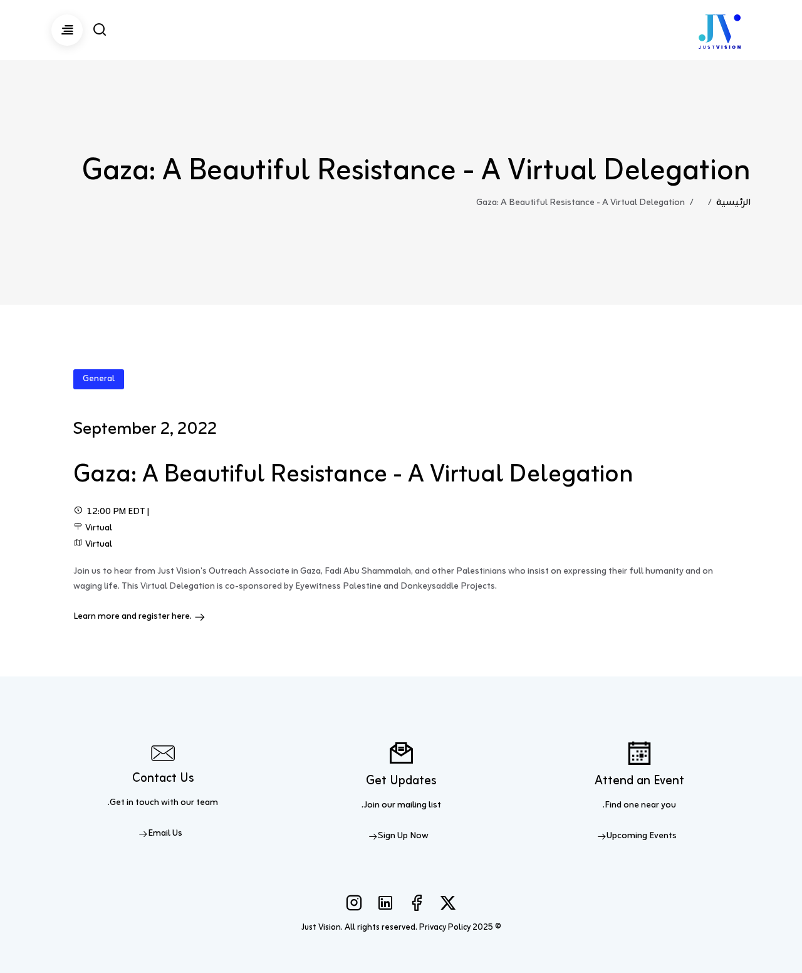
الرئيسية (733, 203)
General (99, 379)
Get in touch (134, 803)
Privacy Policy (445, 927)
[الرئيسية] (720, 30)
